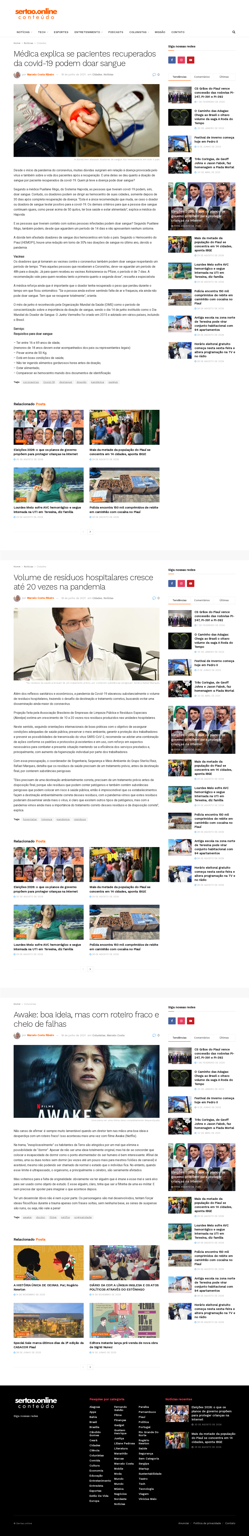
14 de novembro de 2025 (30, 1294)
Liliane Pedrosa (124, 1443)
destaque (65, 382)
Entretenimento (87, 32)
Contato (177, 32)
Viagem (144, 1493)
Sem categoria (149, 1458)
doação (82, 382)
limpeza (46, 819)
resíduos (80, 819)
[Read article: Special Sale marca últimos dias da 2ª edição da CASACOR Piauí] (49, 1320)
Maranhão (121, 1453)
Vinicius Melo (148, 1498)
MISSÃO (160, 32)
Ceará (93, 1440)
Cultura (94, 1465)
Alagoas (94, 1406)
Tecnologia (146, 1488)
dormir (40, 1217)
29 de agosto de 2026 (105, 459)
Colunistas (137, 32)
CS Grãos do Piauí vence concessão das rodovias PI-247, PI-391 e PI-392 (214, 92)
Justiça (119, 1438)
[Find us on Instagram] (181, 60)
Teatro (143, 1478)
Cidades (41, 43)
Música (119, 1488)
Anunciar (183, 1523)
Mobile (118, 1468)
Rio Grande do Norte (149, 1434)
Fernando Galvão (120, 1408)
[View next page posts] (90, 532)
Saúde (143, 1448)
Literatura (121, 1448)
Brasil (21, 441)
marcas (119, 1458)
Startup (144, 1468)
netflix (65, 1217)
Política (144, 1422)
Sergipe (144, 1463)
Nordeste (120, 1498)
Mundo (119, 1478)
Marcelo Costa (115, 1035)
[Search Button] (233, 32)
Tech (42, 32)
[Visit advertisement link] (87, 393)
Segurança (146, 1453)
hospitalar (30, 819)
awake (27, 1217)
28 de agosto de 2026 (105, 517)
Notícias (23, 32)
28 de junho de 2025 (28, 1352)
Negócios (120, 1493)
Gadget (119, 1425)
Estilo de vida (98, 1495)
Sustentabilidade (150, 1473)
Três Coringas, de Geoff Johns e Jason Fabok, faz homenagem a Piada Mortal (214, 163)
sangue (113, 382)
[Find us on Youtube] (190, 60)
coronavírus (31, 382)
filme (53, 1217)
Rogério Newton (144, 1442)
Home (17, 43)
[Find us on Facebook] (172, 60)
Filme (118, 1415)
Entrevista (96, 1485)
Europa (94, 1500)
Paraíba (144, 1406)
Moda (118, 1473)
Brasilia (94, 1427)
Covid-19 (49, 382)
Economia (96, 1470)
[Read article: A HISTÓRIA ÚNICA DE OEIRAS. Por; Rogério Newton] (49, 1262)
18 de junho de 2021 (73, 74)
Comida (94, 1460)
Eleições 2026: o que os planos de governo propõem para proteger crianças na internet (198, 216)
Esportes (61, 32)
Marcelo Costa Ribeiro (40, 74)
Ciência (94, 1450)
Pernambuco (147, 1411)
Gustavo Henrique (120, 1432)
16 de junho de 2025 (103, 1352)
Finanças (120, 1420)
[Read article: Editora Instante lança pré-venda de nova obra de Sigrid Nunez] (124, 1320)
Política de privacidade (207, 1523)
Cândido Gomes (95, 1434)
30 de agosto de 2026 (29, 459)
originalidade (83, 1217)
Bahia (93, 1416)
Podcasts (115, 32)
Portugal (144, 1427)
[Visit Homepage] (36, 13)
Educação (96, 1475)
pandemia (97, 382)
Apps (92, 1411)
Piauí (142, 1416)
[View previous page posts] (83, 532)
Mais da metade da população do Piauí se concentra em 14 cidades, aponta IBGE (213, 1438)
